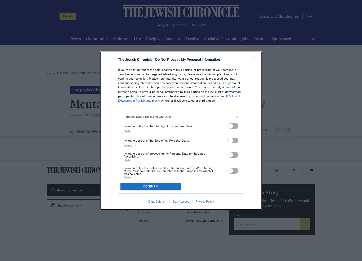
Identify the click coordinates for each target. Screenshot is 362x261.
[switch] (233, 126)
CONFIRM (151, 186)
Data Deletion (157, 201)
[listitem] (181, 117)
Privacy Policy (205, 201)
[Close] (253, 60)
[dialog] (181, 130)
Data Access (181, 201)
